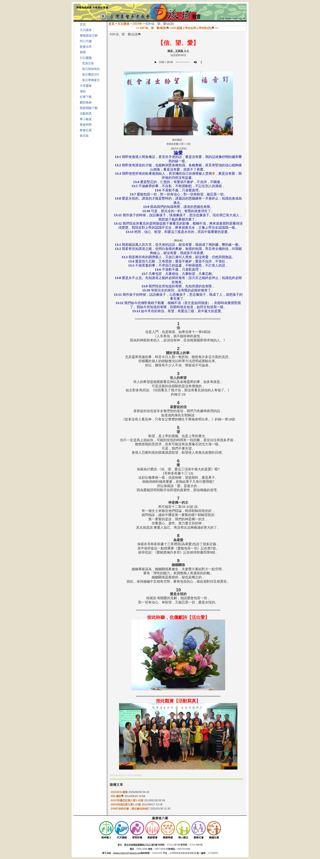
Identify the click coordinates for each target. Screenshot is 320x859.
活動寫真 (86, 113)
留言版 (84, 135)
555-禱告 (116, 796)
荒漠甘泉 (87, 63)
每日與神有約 (90, 69)
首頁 (111, 23)
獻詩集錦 (86, 102)
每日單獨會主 (90, 80)
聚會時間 (86, 124)
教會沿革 (86, 46)
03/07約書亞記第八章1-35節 (127, 800)
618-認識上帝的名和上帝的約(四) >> (194, 28)
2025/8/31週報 (120, 792)
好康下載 (86, 96)
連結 (83, 91)
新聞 (83, 52)
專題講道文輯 (89, 35)
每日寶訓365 (89, 74)
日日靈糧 (86, 57)
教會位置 (86, 130)
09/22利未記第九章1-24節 (126, 804)
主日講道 (123, 23)
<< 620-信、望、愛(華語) (151, 28)
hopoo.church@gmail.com (127, 853)
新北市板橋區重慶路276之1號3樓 (140, 844)
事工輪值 (86, 119)
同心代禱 (86, 41)
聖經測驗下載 (89, 108)
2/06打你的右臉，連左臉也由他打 (130, 808)
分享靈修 (86, 85)
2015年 (137, 23)
